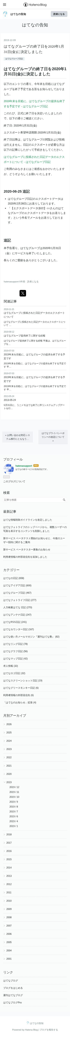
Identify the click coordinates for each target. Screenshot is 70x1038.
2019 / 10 (14, 796)
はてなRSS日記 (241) (15, 622)
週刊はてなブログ (13, 995)
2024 (9, 740)
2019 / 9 (13, 801)
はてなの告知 (18, 14)
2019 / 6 (13, 816)
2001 (9, 958)
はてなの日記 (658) (13, 578)
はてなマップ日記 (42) (15, 658)
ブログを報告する (49, 1029)
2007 (9, 925)
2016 (9, 851)
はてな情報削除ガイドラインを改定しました (27, 519)
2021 (9, 765)
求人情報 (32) (10, 665)
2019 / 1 (13, 826)
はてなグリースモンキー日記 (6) (21, 687)
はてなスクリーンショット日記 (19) (22, 680)
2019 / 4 (13, 821)
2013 (9, 875)
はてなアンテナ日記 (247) (17, 614)
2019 (9, 782)
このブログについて (14, 481)
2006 (9, 934)
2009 (9, 909)
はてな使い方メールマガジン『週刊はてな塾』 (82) (31, 636)
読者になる (59, 14)
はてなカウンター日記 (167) (18, 629)
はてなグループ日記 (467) (17, 592)
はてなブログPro (12, 1002)
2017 (9, 842)
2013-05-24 (10, 400)
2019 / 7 (13, 811)
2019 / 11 (14, 792)
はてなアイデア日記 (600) (17, 585)
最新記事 (9, 511)
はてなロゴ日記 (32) (14, 673)
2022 (9, 757)
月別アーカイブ (14, 715)
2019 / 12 (14, 787)
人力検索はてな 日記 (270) (17, 607)
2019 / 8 (13, 806)
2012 (9, 884)
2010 (9, 900)
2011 (8, 892)
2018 (9, 834)
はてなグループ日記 (14, 59)
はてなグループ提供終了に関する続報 (24, 335)
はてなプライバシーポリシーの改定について (53, 437)
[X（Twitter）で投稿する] (23, 293)
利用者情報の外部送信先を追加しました (25, 556)
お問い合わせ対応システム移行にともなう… (17, 437)
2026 (9, 724)
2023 (9, 749)
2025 (9, 732)
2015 (9, 859)
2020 (9, 774)
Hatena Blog (31, 1029)
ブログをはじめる (13, 987)
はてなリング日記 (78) (15, 644)
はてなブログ (10, 980)
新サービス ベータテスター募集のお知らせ (26, 549)
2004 (9, 950)
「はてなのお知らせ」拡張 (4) (19, 702)
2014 (9, 867)
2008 (9, 917)
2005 (9, 942)
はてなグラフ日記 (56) (15, 651)
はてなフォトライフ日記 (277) (19, 600)
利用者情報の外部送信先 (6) (18, 695)
